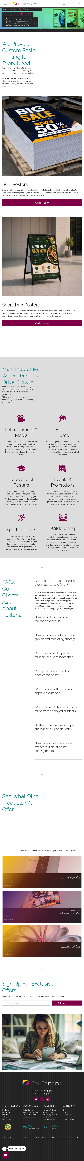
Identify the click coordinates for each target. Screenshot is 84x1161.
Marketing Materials (49, 1110)
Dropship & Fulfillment (31, 1112)
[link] (42, 872)
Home (4, 9)
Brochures (6, 1112)
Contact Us (67, 1115)
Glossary (66, 1112)
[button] (6, 3)
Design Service (28, 1110)
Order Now (42, 202)
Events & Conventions (50, 1117)
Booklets (5, 1110)
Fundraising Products (50, 1115)
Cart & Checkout (69, 1119)
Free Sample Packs (29, 1117)
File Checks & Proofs (30, 1115)
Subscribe (62, 1003)
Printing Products (12, 9)
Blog (64, 1110)
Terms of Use (24, 1138)
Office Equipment (49, 1119)
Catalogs (5, 1117)
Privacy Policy (9, 1138)
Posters (5, 1115)
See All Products (8, 1119)
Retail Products (48, 1112)
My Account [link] (67, 1117)
